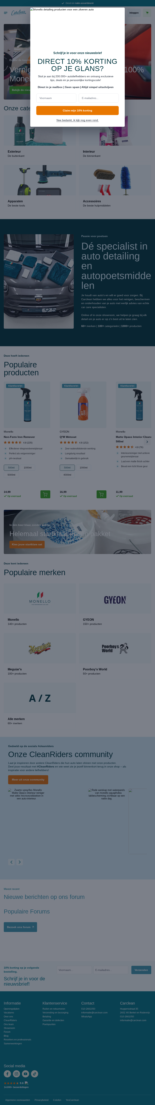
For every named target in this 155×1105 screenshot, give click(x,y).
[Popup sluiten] (120, 13)
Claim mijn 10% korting (77, 110)
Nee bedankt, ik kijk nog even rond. (78, 120)
